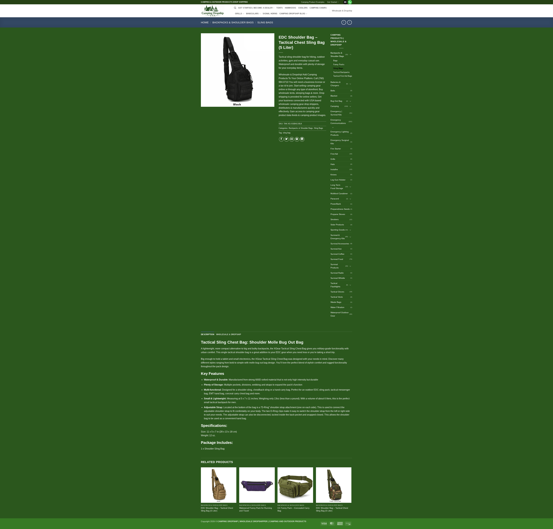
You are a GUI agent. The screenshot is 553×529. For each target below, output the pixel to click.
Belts (333, 90)
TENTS (279, 8)
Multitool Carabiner (339, 193)
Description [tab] (207, 334)
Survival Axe (336, 249)
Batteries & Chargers (335, 84)
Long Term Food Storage (337, 186)
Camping (335, 106)
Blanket (334, 96)
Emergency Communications (338, 121)
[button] (341, 1)
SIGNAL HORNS (270, 14)
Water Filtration (337, 307)
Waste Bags (336, 302)
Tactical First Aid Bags (342, 76)
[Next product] (343, 22)
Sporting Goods (338, 230)
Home (205, 22)
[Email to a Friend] (291, 139)
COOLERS (303, 8)
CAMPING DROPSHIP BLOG (292, 14)
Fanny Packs (338, 64)
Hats (333, 164)
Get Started (332, 2)
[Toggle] (350, 54)
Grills (333, 159)
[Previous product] (349, 22)
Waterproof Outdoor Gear (340, 314)
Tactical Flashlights (335, 285)
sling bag (286, 133)
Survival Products (335, 266)
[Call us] (350, 2)
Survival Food (337, 259)
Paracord (335, 199)
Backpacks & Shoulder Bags (233, 22)
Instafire (334, 169)
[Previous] (201, 492)
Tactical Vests (337, 297)
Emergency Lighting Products (340, 133)
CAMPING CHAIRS (318, 8)
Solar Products (337, 224)
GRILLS (238, 14)
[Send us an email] (345, 2)
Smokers (335, 219)
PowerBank (336, 204)
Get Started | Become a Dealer (255, 8)
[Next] (351, 492)
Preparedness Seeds (340, 209)
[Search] (235, 8)
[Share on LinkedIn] (302, 139)
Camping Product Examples (312, 2)
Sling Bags (265, 22)
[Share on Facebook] (281, 139)
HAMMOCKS (290, 8)
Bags (335, 60)
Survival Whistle (338, 278)
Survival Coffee (337, 254)
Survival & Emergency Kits (338, 237)
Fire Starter (336, 149)
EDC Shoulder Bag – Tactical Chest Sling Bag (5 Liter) (217, 509)
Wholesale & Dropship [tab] (228, 334)
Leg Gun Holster (338, 180)
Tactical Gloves (337, 292)
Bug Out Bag (336, 101)
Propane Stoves (338, 214)
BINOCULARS (252, 14)
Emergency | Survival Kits (336, 113)
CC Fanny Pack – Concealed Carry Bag (293, 509)
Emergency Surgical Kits (340, 142)
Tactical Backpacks (341, 72)
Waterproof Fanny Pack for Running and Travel (255, 509)
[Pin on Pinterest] (297, 139)
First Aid (334, 154)
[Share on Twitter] (286, 139)
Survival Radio (337, 273)
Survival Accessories (340, 243)
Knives (334, 174)
